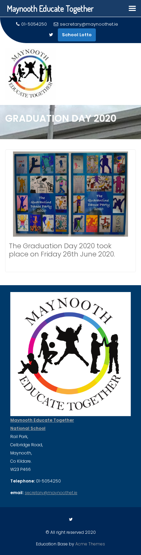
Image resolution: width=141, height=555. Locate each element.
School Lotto (77, 34)
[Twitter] (51, 34)
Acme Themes (90, 544)
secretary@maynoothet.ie (89, 24)
